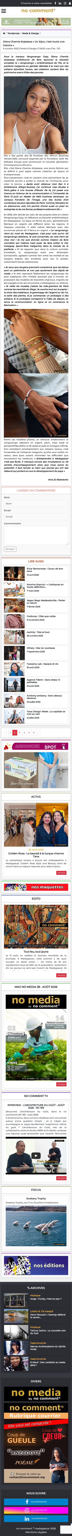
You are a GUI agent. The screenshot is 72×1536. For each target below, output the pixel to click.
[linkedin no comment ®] (60, 3)
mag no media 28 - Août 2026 (36, 986)
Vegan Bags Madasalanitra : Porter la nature (46, 601)
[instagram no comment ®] (65, 3)
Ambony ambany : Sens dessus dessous (44, 697)
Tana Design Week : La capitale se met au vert (46, 712)
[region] (36, 863)
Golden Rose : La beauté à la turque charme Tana (36, 855)
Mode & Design (30, 33)
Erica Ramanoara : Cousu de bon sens (45, 570)
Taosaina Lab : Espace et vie (42, 663)
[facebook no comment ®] (55, 3)
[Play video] (36, 1156)
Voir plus (61, 873)
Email (7, 510)
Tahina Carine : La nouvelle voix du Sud (48, 1331)
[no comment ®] (70, 3)
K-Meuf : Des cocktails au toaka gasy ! (47, 1363)
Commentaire (12, 523)
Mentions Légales (36, 1532)
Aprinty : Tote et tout (38, 632)
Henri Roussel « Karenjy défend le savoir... (47, 1316)
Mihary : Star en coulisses (41, 648)
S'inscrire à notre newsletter (36, 3)
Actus (36, 796)
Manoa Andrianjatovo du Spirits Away (48, 1347)
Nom (7, 497)
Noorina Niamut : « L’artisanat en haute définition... (45, 585)
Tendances (14, 33)
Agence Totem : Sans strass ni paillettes (43, 681)
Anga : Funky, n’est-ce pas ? (45, 1298)
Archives (37, 1288)
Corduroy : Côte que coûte (41, 616)
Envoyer (10, 549)
